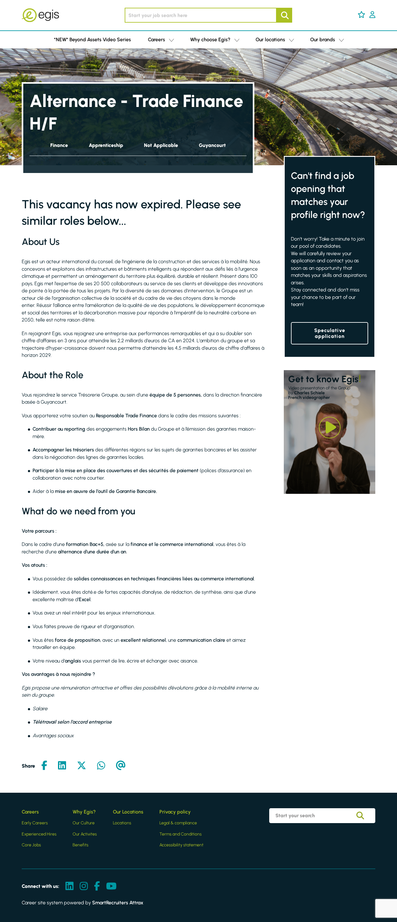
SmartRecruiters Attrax (117, 903)
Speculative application (329, 333)
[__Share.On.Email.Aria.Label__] (121, 766)
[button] (361, 14)
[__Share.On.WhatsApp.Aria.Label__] (101, 766)
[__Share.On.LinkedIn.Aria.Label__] (62, 766)
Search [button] (284, 15)
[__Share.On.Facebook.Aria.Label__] (44, 766)
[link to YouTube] (111, 886)
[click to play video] (330, 427)
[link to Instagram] (84, 886)
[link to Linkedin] (69, 886)
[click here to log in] (372, 15)
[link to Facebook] (97, 886)
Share (28, 766)
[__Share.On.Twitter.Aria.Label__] (81, 766)
